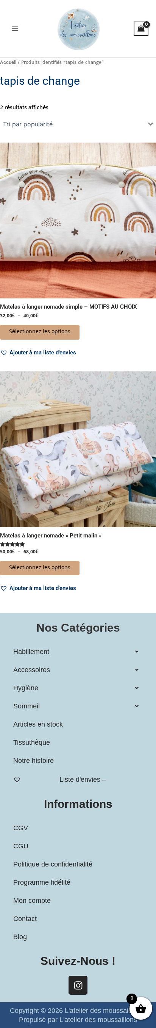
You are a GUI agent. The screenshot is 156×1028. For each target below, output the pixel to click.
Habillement (31, 651)
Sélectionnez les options (39, 332)
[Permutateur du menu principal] (15, 28)
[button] (38, 352)
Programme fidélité (41, 882)
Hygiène (25, 688)
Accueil (8, 62)
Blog (20, 937)
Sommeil (26, 706)
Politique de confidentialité (52, 864)
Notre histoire (33, 760)
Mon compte (32, 900)
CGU (20, 846)
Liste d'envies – (82, 779)
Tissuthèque (31, 742)
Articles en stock (38, 724)
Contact (25, 918)
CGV (20, 828)
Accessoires (31, 670)
